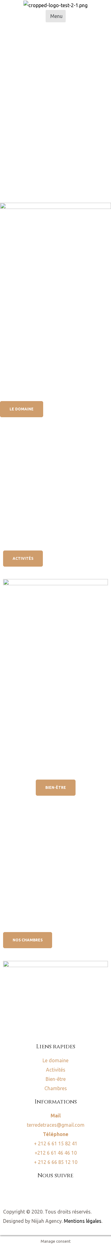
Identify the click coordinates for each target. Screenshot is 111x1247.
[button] (56, 16)
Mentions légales (82, 1221)
